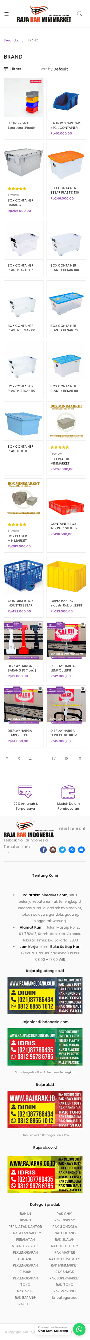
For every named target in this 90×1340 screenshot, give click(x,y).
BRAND (25, 1220)
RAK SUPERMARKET (65, 1278)
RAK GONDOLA (64, 1226)
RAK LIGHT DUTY (64, 1245)
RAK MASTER (64, 1252)
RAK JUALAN (64, 1239)
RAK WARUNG (65, 1291)
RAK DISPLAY (64, 1220)
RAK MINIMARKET (64, 1265)
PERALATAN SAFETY (25, 1233)
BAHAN (25, 1213)
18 (66, 759)
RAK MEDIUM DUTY (64, 1258)
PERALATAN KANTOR (25, 1226)
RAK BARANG (25, 1297)
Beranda (11, 40)
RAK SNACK (65, 1271)
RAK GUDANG (65, 1233)
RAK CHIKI (64, 1213)
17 (54, 759)
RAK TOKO (65, 1284)
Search (79, 13)
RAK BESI (25, 1304)
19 (79, 759)
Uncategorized (65, 1297)
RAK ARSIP (25, 1291)
